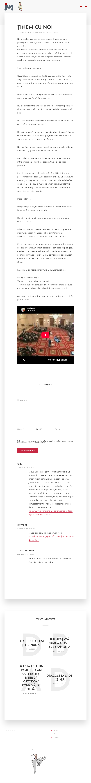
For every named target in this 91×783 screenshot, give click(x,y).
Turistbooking (26, 551)
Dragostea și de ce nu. (60, 678)
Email (39, 429)
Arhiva (58, 6)
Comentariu (22, 400)
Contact (73, 6)
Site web (58, 429)
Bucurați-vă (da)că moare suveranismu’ (59, 643)
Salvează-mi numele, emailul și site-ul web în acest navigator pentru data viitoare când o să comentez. (45, 441)
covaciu (22, 525)
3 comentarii (53, 32)
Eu (66, 6)
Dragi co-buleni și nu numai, (31, 643)
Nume (20, 429)
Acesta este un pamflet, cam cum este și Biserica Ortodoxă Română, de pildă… (31, 678)
